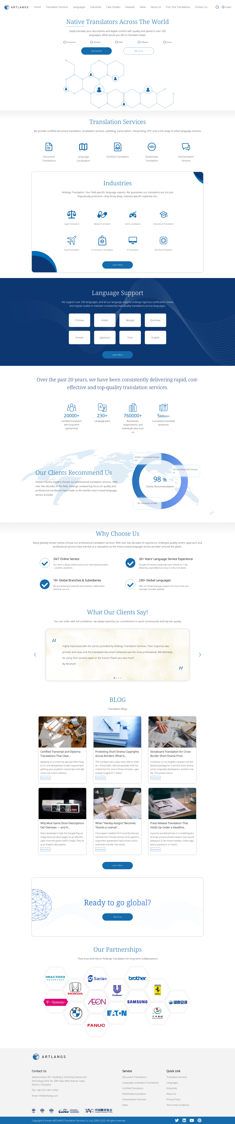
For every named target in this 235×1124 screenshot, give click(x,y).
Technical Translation (163, 250)
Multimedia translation (134, 1093)
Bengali (130, 320)
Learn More (117, 264)
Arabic (104, 320)
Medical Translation (102, 224)
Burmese (155, 320)
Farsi (130, 337)
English (155, 337)
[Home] (16, 7)
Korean (79, 337)
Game (169, 42)
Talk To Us (138, 51)
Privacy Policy (173, 1099)
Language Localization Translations (140, 1082)
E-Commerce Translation (102, 250)
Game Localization (133, 224)
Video (120, 42)
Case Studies (113, 7)
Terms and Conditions (177, 1104)
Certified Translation (117, 156)
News (143, 7)
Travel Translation (71, 250)
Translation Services (57, 7)
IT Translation (133, 250)
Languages (79, 7)
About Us (156, 7)
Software (145, 42)
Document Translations (134, 1077)
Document (70, 42)
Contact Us (201, 7)
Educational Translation (163, 224)
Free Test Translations (178, 7)
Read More (45, 778)
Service (127, 1071)
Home (37, 7)
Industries (95, 7)
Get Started (96, 51)
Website (96, 42)
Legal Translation (71, 224)
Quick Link (173, 1071)
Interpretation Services (134, 1099)
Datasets (130, 7)
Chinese (79, 320)
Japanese (105, 337)
